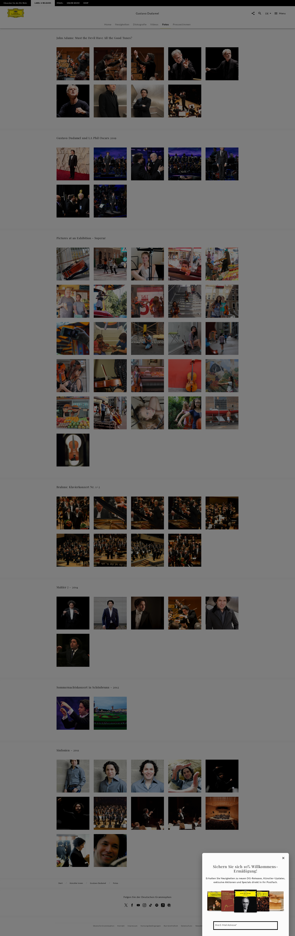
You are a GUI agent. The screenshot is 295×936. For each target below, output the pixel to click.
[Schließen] (283, 858)
